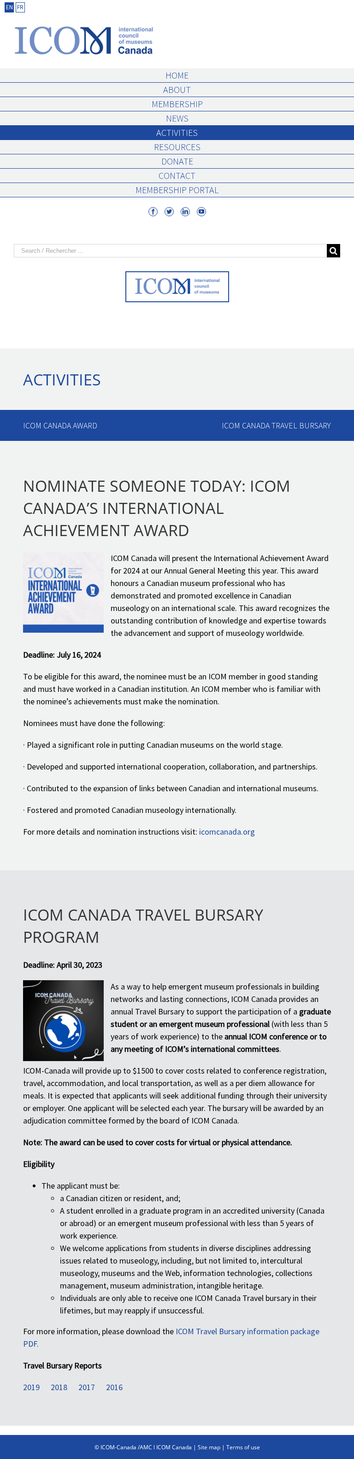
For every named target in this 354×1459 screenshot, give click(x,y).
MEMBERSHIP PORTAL (177, 189)
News (177, 118)
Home (177, 75)
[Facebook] (153, 211)
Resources (177, 147)
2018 (59, 1387)
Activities (177, 132)
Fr (20, 7)
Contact (177, 175)
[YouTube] (201, 211)
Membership (177, 104)
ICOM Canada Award (60, 425)
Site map (209, 1447)
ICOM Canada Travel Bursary (276, 425)
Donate (177, 161)
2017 (86, 1387)
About (177, 89)
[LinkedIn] (185, 211)
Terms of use (243, 1447)
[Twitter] (169, 211)
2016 (114, 1387)
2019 (31, 1387)
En (9, 7)
